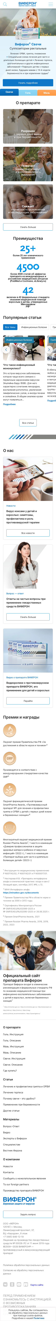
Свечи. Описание (13, 1064)
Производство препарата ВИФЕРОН (23, 1190)
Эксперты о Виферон (15, 1138)
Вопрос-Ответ (11, 1126)
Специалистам (11, 1144)
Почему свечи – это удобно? (19, 1098)
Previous (6, 350)
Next (49, 350)
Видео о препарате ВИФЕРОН (22, 677)
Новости (10, 505)
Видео (6, 1132)
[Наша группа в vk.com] (5, 1284)
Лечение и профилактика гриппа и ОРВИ (26, 1086)
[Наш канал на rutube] (26, 1284)
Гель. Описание (12, 1040)
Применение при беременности (21, 1104)
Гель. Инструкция (13, 1034)
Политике (38, 1318)
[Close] (53, 1311)
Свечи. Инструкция (14, 1058)
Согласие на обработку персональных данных (23, 1272)
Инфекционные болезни (34, 327)
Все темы (10, 327)
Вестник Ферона (12, 1150)
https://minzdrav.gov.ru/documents (21, 892)
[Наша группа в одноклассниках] (12, 1284)
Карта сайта (36, 1284)
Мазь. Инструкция (13, 1046)
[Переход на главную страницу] (28, 4)
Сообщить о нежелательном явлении (24, 1178)
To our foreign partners (16, 1184)
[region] (28, 1314)
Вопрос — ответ (15, 593)
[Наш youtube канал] (19, 1284)
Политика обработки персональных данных (26, 1265)
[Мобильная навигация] (51, 4)
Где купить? (10, 1070)
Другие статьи (11, 1110)
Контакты (8, 1172)
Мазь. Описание (12, 1052)
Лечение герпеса (13, 1092)
